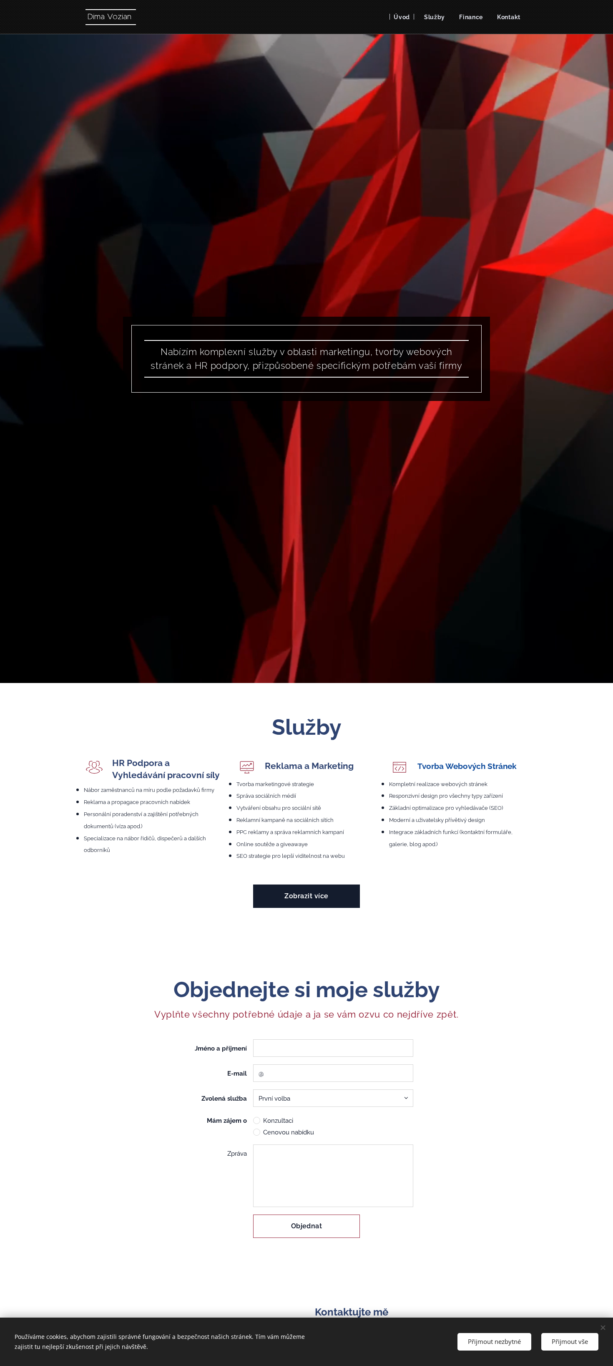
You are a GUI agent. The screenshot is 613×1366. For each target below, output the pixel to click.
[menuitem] (402, 17)
